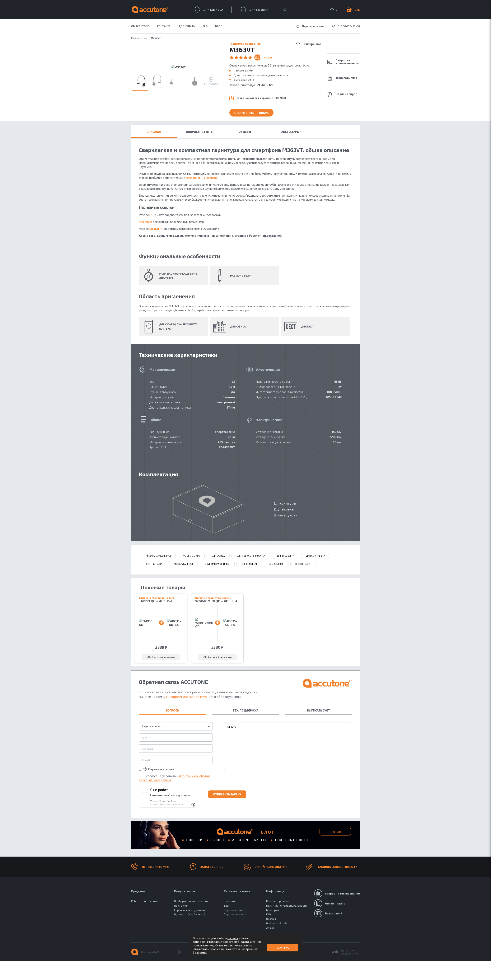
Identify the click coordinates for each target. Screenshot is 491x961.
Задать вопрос (346, 94)
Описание (154, 131)
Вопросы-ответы (199, 131)
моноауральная (183, 563)
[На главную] (134, 952)
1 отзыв (267, 57)
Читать (335, 831)
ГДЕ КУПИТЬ (187, 26)
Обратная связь (233, 910)
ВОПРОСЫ (173, 710)
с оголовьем (249, 563)
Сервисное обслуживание (190, 910)
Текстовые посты (292, 840)
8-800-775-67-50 (349, 26)
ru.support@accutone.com (186, 696)
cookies (232, 938)
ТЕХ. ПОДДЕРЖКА (245, 710)
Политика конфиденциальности (286, 905)
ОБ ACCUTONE (140, 26)
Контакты (230, 901)
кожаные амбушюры (158, 555)
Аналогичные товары (251, 113)
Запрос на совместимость (347, 61)
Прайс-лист (181, 905)
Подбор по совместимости (191, 901)
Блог (218, 26)
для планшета (285, 555)
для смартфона (315, 555)
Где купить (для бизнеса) (189, 914)
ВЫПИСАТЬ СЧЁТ (318, 710)
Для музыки (259, 9)
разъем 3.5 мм (191, 555)
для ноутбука (154, 563)
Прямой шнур (303, 563)
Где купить (156, 228)
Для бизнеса (213, 9)
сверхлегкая (276, 563)
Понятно (282, 947)
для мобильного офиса (250, 555)
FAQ (205, 26)
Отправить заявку (227, 794)
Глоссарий (145, 221)
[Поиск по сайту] (285, 9)
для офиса (218, 555)
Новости (194, 840)
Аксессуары (291, 131)
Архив (270, 927)
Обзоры (217, 840)
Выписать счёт (346, 78)
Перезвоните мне (313, 26)
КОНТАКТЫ (164, 26)
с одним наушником (217, 563)
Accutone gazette (249, 840)
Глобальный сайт (276, 923)
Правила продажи (277, 901)
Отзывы (245, 131)
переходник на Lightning (201, 177)
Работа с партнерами (144, 901)
